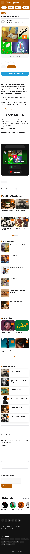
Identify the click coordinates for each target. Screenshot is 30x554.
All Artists (25, 498)
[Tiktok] (16, 520)
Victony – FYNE (6, 332)
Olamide (8, 544)
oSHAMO (4, 182)
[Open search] (23, 2)
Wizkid (13, 544)
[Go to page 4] (16, 235)
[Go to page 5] (17, 235)
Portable (12, 539)
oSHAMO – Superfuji (15, 256)
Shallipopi (10, 541)
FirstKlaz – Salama (16, 389)
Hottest (18, 7)
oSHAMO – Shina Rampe (17, 267)
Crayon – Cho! (20, 332)
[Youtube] (12, 520)
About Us (15, 526)
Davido (3, 544)
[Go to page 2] (14, 235)
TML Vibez (4, 541)
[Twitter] (6, 520)
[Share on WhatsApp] (2, 62)
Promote (14, 529)
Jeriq (27, 539)
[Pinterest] (19, 520)
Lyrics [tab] (22, 79)
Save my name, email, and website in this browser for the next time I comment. (16, 474)
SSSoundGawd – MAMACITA (19, 398)
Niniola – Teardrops (21, 350)
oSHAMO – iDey (14, 278)
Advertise (20, 526)
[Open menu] (2, 2)
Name (3, 460)
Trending (26, 7)
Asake (23, 539)
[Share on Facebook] (13, 62)
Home (2, 526)
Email (2, 467)
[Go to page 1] (13, 235)
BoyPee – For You (20, 228)
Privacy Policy (8, 526)
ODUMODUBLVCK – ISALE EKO (7, 229)
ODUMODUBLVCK (5, 539)
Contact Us (4, 529)
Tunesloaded (9, 20)
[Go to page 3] (15, 235)
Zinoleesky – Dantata (7, 210)
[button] (9, 62)
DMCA (9, 529)
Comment (12, 66)
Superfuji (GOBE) (7, 109)
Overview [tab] (8, 79)
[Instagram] (9, 520)
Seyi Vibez (18, 539)
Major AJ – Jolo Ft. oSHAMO (17, 244)
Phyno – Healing (20, 210)
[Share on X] (6, 62)
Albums (11, 7)
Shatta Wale (16, 541)
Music (4, 7)
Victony (22, 541)
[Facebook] (2, 520)
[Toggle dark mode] (27, 2)
